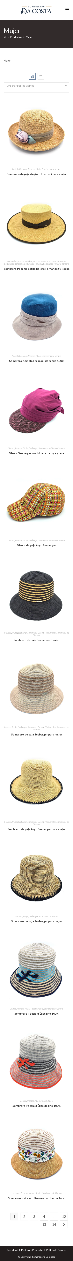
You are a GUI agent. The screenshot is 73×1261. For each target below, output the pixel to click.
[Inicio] (5, 37)
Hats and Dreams (20, 1193)
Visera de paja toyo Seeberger (36, 545)
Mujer (29, 37)
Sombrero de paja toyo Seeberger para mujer (36, 829)
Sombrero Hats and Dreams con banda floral (36, 1198)
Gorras (11, 448)
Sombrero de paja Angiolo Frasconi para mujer (36, 174)
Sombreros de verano (56, 261)
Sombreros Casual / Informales (41, 632)
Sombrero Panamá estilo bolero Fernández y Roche (36, 268)
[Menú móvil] (67, 9)
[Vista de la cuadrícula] (32, 76)
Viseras (61, 448)
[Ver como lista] (41, 76)
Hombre (28, 261)
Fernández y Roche (15, 261)
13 (44, 1224)
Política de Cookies (56, 1249)
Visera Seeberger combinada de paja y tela (36, 453)
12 (64, 1216)
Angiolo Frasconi (19, 169)
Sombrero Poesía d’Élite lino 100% (36, 1013)
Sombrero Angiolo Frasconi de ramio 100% (36, 360)
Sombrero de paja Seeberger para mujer (36, 734)
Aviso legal (12, 1249)
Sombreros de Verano (51, 169)
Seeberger (33, 448)
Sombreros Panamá (33, 263)
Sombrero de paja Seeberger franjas (36, 640)
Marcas (31, 169)
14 (54, 1224)
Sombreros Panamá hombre (56, 263)
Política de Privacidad (32, 1249)
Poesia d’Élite (37, 1008)
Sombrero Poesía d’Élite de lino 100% (36, 1105)
